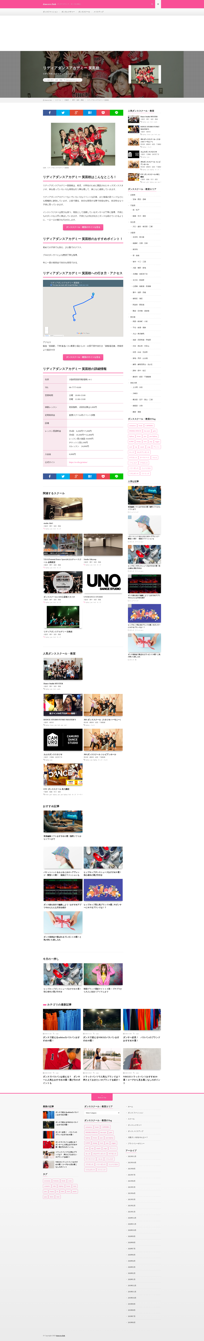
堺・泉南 (136, 255)
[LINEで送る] (116, 113)
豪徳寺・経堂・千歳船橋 (97, 722)
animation (132, 425)
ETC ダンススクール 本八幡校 (56, 789)
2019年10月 (132, 1298)
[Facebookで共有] (49, 113)
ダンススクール (84, 12)
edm (54, 1186)
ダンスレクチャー (68, 12)
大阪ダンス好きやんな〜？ (138, 1137)
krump (139, 441)
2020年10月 (132, 1230)
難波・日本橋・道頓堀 (141, 311)
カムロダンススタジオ (53, 754)
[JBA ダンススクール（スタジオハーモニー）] (133, 142)
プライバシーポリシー (136, 1143)
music (75, 1191)
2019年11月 (132, 1292)
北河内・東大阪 (138, 237)
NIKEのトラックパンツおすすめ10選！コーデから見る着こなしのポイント (141, 1079)
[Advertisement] (102, 33)
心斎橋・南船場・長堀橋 (142, 286)
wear (57, 1033)
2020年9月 (131, 1236)
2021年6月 (131, 1181)
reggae (157, 441)
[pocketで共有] (103, 113)
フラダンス (144, 463)
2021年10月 (132, 1162)
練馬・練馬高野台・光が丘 (143, 364)
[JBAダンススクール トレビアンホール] (133, 164)
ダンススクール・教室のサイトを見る (83, 227)
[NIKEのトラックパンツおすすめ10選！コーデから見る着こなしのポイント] (48, 1164)
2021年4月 (131, 1193)
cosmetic (47, 1186)
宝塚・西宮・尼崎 (139, 199)
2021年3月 (131, 1199)
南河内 (51, 722)
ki (57, 1191)
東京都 (86, 722)
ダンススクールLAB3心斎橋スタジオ (59, 597)
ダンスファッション (50, 12)
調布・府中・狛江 (139, 371)
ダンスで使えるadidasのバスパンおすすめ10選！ (61, 1039)
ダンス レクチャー (135, 1125)
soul (65, 725)
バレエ (92, 725)
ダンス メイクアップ (135, 1131)
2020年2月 (131, 1273)
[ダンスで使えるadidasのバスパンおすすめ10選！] (48, 1115)
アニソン (156, 447)
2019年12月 (132, 1285)
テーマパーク (81, 794)
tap (136, 447)
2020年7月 (131, 1249)
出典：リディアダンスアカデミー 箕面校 (56, 168)
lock (74, 80)
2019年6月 (131, 1322)
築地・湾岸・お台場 (140, 358)
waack (58, 689)
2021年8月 (131, 1169)
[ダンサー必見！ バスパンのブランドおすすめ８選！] (48, 1135)
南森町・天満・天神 (140, 243)
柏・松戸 (136, 210)
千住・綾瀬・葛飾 (139, 327)
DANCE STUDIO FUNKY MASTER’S (60, 720)
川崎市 (135, 393)
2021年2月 (131, 1206)
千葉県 (46, 792)
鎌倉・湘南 (137, 412)
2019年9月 (131, 1304)
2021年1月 (131, 1212)
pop (62, 725)
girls (50, 794)
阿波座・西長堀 (138, 305)
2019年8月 (131, 1310)
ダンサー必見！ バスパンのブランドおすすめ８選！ (141, 1039)
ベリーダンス (133, 468)
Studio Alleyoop (90, 559)
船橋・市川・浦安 (55, 792)
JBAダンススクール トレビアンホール (100, 754)
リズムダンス (133, 473)
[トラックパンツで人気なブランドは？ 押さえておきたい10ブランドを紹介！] (48, 1154)
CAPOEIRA (149, 425)
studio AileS (48, 523)
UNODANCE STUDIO (93, 597)
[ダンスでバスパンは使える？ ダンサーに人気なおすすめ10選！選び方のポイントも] (48, 1144)
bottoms (56, 1181)
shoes (51, 1197)
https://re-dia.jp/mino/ (78, 462)
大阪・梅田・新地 (139, 268)
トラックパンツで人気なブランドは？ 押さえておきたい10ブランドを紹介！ (102, 1078)
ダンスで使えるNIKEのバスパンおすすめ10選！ (101, 1039)
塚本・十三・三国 (139, 262)
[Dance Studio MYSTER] (133, 119)
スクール (131, 1119)
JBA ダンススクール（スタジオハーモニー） (103, 720)
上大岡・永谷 (138, 387)
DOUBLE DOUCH (135, 431)
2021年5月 (131, 1187)
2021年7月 (131, 1175)
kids (62, 1191)
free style (147, 431)
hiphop (68, 80)
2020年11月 (132, 1224)
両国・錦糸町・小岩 (140, 321)
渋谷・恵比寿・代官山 (141, 346)
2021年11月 (132, 1156)
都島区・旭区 (138, 298)
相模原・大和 (138, 406)
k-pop (52, 1191)
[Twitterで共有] (63, 113)
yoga (148, 447)
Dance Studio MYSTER (53, 684)
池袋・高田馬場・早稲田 (142, 340)
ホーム (130, 1107)
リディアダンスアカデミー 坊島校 (58, 632)
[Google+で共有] (76, 113)
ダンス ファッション (136, 541)
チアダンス (133, 457)
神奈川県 (133, 383)
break (47, 794)
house (52, 725)
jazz (71, 80)
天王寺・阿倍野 (138, 280)
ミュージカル (146, 468)
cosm (70, 1181)
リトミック (145, 473)
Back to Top (102, 1098)
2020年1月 (131, 1279)
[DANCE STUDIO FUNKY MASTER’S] (133, 129)
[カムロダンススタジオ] (133, 154)
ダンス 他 (133, 659)
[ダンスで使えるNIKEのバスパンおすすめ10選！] (48, 1125)
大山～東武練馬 (138, 334)
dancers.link (60, 1336)
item (74, 1186)
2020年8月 (131, 1242)
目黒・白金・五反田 (140, 352)
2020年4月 (131, 1261)
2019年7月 (131, 1316)
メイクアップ (99, 12)
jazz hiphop (93, 760)
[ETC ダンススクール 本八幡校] (133, 177)
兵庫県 (132, 195)
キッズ (77, 80)
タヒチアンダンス (143, 452)
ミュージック (134, 512)
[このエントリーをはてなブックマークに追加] (89, 113)
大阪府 (48, 80)
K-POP (131, 441)
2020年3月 (131, 1267)
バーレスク (133, 463)
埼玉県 (132, 222)
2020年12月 (132, 1218)
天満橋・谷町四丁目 (55, 757)
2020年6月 (131, 1255)
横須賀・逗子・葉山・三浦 (143, 399)
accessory (47, 1181)
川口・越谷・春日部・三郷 (143, 226)
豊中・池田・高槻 (56, 80)
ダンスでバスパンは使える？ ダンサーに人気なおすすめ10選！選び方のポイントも (61, 1079)
